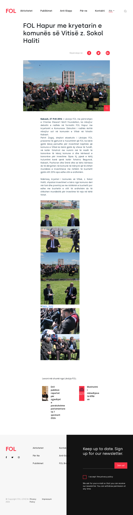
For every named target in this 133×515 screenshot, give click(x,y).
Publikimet (46, 10)
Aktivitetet (26, 10)
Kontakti (100, 10)
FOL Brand (64, 463)
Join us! (121, 465)
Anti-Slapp (66, 10)
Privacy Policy (33, 500)
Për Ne (36, 455)
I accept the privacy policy (100, 477)
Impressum (47, 499)
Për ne (83, 10)
